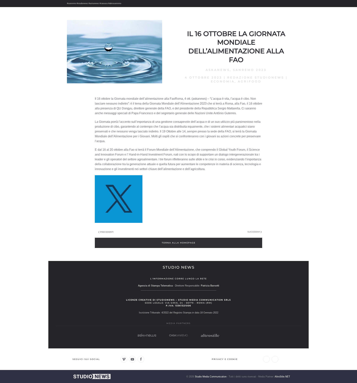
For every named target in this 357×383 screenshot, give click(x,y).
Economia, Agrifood (236, 81)
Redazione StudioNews (255, 77)
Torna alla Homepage (178, 242)
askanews (218, 70)
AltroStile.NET (282, 376)
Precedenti (106, 232)
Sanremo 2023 (250, 70)
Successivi (253, 231)
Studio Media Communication (210, 376)
